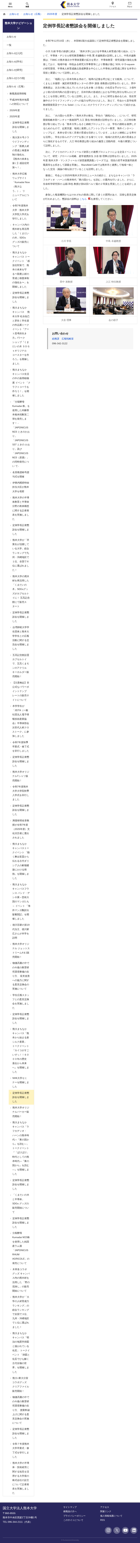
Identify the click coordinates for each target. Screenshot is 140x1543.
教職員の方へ (70, 1511)
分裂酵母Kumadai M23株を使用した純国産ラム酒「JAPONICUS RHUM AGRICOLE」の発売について (21, 1248)
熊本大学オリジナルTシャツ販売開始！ (20, 776)
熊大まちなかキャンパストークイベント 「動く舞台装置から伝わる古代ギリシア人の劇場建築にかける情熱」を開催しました (21, 861)
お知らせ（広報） (33, 14)
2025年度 (52, 14)
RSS (102, 1520)
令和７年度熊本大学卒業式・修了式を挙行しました (20, 1450)
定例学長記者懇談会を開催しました (20, 126)
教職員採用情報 (17, 93)
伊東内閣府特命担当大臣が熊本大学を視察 (20, 487)
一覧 (9, 45)
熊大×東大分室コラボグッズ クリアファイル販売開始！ (20, 1384)
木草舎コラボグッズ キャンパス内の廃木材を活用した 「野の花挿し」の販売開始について (21, 1280)
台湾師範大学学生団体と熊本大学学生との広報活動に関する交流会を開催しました (20, 638)
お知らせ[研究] (14, 70)
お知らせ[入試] (14, 53)
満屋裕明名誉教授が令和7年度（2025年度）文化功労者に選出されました (21, 829)
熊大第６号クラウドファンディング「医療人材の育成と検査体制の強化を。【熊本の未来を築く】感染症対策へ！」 (20, 152)
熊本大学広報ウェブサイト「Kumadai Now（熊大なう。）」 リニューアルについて (21, 186)
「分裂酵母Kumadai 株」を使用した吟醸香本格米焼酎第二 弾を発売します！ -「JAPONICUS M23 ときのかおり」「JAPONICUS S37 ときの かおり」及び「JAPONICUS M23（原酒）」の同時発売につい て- (21, 434)
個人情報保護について (111, 1516)
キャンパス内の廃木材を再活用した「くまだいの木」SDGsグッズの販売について (20, 235)
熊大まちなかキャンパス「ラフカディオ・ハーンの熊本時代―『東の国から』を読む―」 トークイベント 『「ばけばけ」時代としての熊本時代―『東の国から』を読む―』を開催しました (20, 1148)
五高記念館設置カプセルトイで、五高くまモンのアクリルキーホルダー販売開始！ (20, 666)
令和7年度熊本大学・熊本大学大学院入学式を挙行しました (20, 212)
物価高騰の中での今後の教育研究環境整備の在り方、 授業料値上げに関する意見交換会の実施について (21, 1410)
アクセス (104, 1507)
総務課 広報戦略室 (63, 338)
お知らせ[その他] (16, 78)
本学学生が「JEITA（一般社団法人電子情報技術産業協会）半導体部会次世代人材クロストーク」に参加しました (20, 721)
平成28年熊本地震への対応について (19, 101)
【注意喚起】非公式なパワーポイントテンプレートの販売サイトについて (20, 691)
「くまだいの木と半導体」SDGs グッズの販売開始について (20, 1203)
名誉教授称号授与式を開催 (20, 474)
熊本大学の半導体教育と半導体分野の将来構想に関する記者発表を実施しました (20, 508)
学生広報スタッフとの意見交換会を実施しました (20, 1001)
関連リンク (105, 1511)
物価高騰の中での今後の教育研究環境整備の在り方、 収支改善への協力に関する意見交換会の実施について (21, 976)
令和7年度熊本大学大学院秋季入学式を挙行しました (20, 793)
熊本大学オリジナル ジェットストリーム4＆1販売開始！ (21, 950)
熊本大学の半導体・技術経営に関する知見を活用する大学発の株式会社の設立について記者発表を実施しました (20, 1478)
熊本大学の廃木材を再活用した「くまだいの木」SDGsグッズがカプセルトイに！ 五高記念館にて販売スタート (21, 591)
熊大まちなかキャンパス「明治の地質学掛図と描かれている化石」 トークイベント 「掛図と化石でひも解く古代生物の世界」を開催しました (21, 1352)
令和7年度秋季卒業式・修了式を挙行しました (20, 746)
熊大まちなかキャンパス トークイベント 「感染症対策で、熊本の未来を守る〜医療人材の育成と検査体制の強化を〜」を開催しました (21, 269)
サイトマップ (70, 1507)
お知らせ (14, 14)
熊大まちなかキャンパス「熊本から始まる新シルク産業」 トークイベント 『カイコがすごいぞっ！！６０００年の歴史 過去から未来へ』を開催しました (20, 1050)
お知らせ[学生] (14, 61)
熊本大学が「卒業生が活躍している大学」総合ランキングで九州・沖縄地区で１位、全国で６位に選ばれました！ (20, 555)
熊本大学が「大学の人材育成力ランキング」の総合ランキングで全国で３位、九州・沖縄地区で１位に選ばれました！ (20, 1312)
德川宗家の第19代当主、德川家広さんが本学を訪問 (21, 931)
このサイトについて (73, 1520)
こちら (83, 199)
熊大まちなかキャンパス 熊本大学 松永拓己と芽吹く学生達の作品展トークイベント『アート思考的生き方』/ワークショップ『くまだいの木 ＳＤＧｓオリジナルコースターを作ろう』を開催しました (21, 335)
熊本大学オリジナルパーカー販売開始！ (20, 1111)
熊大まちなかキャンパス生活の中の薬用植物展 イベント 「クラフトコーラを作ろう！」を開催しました (21, 382)
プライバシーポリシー (74, 1516)
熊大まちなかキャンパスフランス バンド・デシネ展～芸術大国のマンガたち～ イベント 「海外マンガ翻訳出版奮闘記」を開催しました (21, 901)
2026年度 (14, 110)
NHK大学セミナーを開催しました (20, 1082)
